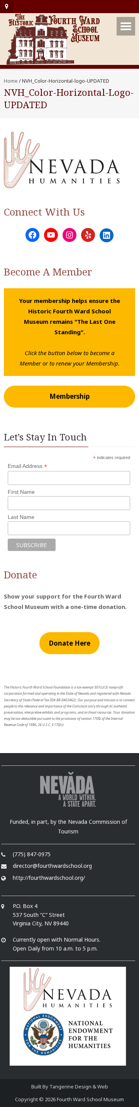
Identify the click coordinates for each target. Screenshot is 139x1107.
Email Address (27, 466)
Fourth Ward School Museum (90, 1099)
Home (11, 80)
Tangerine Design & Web (78, 1086)
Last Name (21, 517)
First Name (21, 492)
